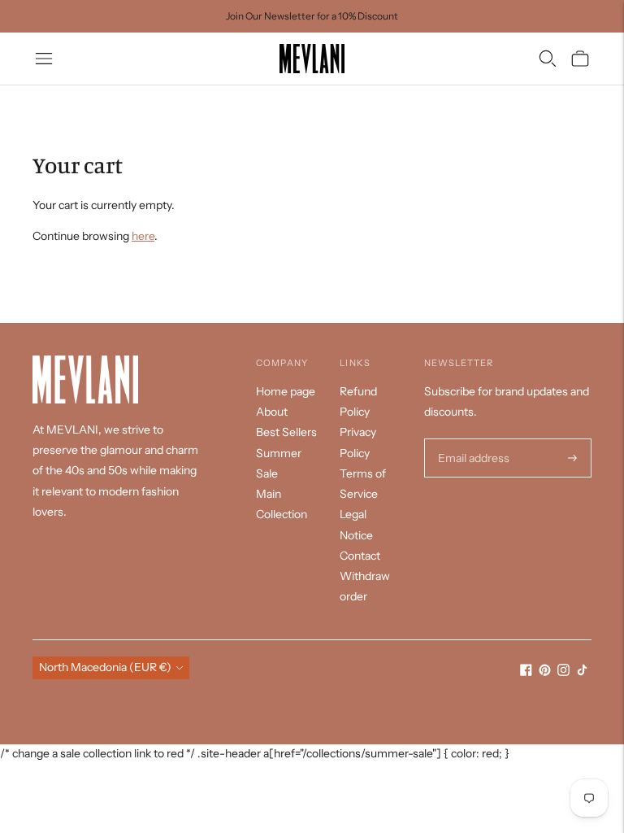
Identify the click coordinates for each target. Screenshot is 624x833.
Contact (360, 555)
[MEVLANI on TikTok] (582, 672)
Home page (285, 391)
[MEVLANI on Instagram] (563, 672)
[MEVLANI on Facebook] (526, 672)
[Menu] (43, 58)
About (272, 411)
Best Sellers (286, 432)
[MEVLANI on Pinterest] (545, 672)
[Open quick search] (547, 58)
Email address (471, 439)
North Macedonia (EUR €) (105, 667)
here (143, 236)
